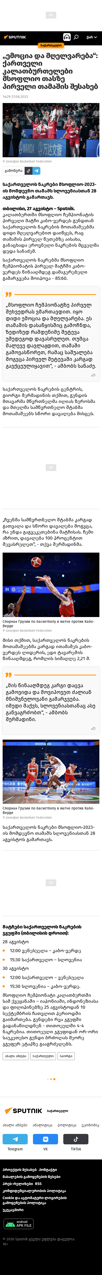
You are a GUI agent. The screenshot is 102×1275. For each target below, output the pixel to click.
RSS (38, 1184)
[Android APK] (18, 1224)
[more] (93, 375)
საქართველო (43, 1056)
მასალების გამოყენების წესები (31, 1177)
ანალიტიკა (42, 1125)
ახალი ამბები (15, 1056)
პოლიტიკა (67, 1125)
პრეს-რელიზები (18, 1184)
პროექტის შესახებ (20, 1170)
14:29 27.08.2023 (15, 96)
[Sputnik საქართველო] (16, 39)
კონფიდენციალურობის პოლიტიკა (34, 1191)
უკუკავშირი (13, 1210)
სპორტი (66, 1056)
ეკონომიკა (91, 1125)
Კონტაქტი (48, 1170)
